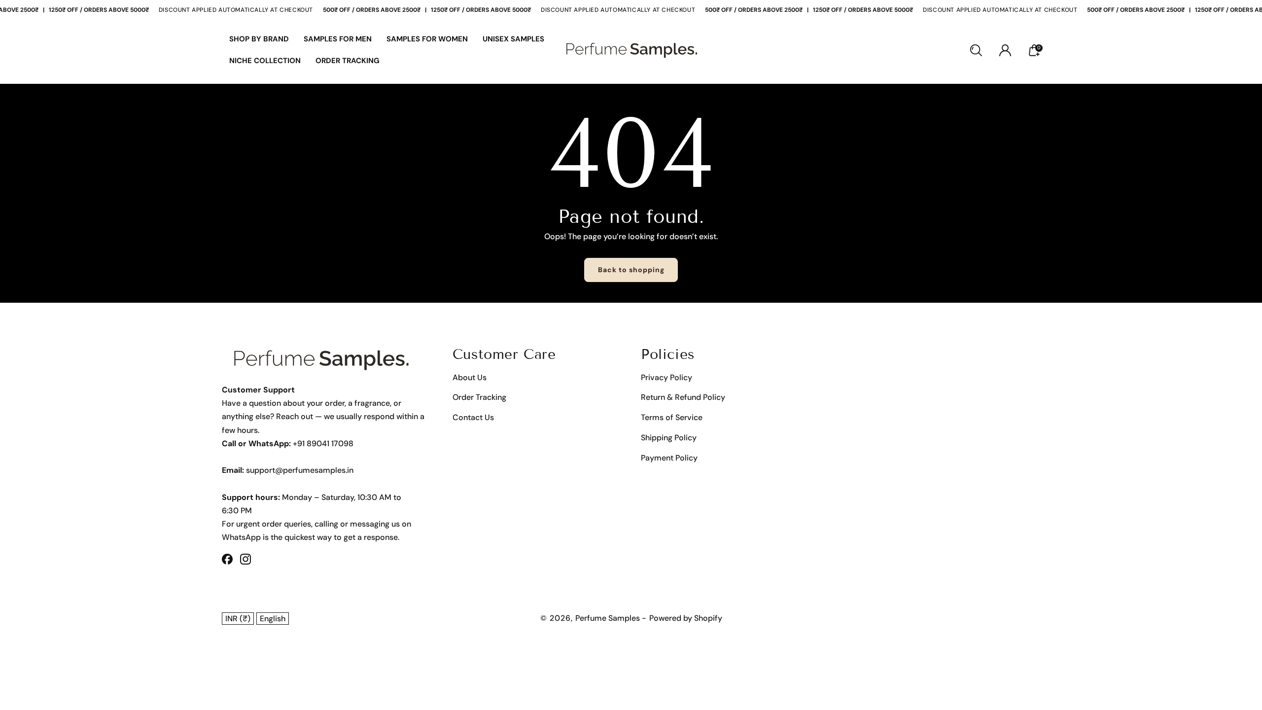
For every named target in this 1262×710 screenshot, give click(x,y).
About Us (470, 377)
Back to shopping (631, 269)
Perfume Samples (608, 618)
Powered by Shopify (685, 618)
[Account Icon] (1005, 50)
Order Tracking (479, 397)
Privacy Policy (666, 377)
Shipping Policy (669, 437)
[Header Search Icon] (976, 50)
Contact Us (473, 417)
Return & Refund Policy (683, 397)
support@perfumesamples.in (299, 470)
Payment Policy (669, 458)
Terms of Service (671, 417)
